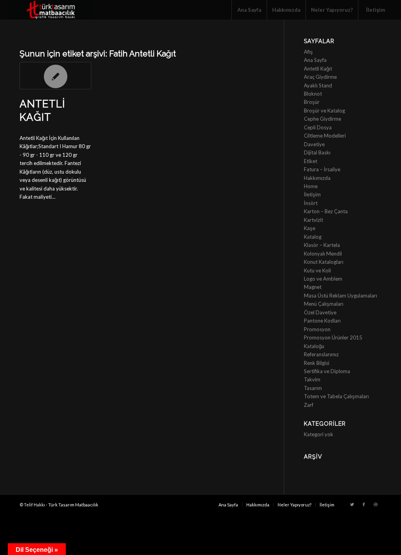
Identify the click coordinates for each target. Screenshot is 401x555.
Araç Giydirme (320, 77)
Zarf (308, 405)
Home (311, 186)
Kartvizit (313, 220)
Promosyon (317, 329)
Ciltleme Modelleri (325, 135)
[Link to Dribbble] (375, 504)
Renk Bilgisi (316, 363)
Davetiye (314, 144)
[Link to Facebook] (364, 504)
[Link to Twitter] (352, 504)
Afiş (308, 52)
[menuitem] (249, 10)
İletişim (312, 194)
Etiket (310, 161)
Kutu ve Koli (317, 270)
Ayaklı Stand (318, 85)
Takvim (312, 379)
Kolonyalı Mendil (323, 253)
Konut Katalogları (323, 262)
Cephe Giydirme (322, 119)
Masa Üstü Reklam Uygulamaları (340, 295)
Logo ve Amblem (323, 279)
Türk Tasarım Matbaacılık (73, 504)
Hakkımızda (317, 178)
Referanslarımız (321, 354)
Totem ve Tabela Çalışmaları (336, 396)
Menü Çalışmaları (323, 304)
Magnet (313, 287)
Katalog (313, 237)
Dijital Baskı (317, 152)
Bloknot (313, 94)
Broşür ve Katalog (324, 110)
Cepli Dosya (318, 127)
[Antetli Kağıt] (55, 75)
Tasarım (313, 388)
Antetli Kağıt (318, 68)
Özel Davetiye (320, 312)
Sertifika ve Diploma (327, 371)
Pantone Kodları (322, 320)
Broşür (312, 102)
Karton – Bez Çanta (326, 211)
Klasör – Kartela (322, 245)
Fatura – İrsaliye (322, 169)
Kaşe (309, 228)
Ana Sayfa (315, 60)
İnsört (311, 203)
